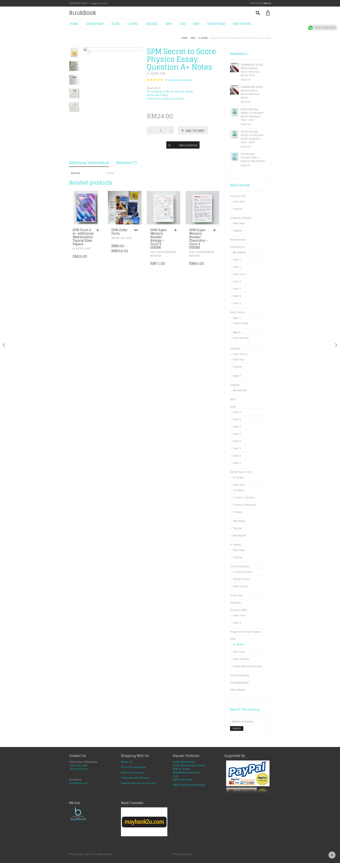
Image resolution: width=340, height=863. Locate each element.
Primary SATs (238, 610)
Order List (118, 238)
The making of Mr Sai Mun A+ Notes (170, 91)
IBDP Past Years (183, 779)
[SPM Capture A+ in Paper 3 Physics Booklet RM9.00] (336, 345)
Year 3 (237, 419)
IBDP (196, 23)
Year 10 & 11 (240, 354)
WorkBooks (240, 390)
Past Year (239, 201)
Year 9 (237, 303)
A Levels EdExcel (240, 218)
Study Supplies (239, 675)
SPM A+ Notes (181, 769)
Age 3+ (237, 332)
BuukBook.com (78, 783)
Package (235, 602)
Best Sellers (237, 239)
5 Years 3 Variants (244, 504)
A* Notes (238, 477)
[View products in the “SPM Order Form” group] (137, 230)
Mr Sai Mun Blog (157, 95)
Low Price (239, 651)
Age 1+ (237, 317)
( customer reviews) (178, 80)
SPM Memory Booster (186, 772)
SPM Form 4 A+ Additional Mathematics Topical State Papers (83, 237)
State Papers (241, 659)
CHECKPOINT (95, 23)
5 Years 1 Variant (243, 497)
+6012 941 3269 (78, 765)
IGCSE (115, 23)
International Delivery (135, 778)
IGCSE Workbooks (184, 762)
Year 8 (237, 296)
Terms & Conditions (133, 767)
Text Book (239, 521)
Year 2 (237, 267)
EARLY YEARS (216, 23)
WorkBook (239, 252)
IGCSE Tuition (241, 579)
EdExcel (235, 348)
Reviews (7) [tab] (126, 163)
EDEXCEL (152, 23)
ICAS (182, 23)
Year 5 (237, 434)
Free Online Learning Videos (165, 98)
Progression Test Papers (245, 631)
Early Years (237, 312)
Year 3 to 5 (239, 274)
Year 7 (237, 288)
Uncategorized (239, 682)
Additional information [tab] (89, 163)
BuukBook (82, 13)
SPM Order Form (119, 231)
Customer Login (78, 3)
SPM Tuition (240, 586)
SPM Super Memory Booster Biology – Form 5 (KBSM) (158, 238)
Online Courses (240, 566)
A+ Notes (203, 37)
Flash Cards (240, 323)
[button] (99, 230)
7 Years (237, 512)
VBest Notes (237, 689)
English (235, 385)
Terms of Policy (182, 854)
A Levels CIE (237, 196)
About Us (126, 762)
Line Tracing (241, 337)
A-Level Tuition (242, 572)
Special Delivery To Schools (138, 783)
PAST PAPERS (242, 23)
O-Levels (235, 544)
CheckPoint (237, 247)
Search (237, 728)
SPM (169, 23)
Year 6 (237, 281)
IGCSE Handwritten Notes (189, 765)
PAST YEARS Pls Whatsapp (189, 785)
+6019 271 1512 (78, 769)
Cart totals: (260, 3)
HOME (74, 23)
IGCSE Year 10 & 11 (241, 472)
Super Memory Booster (162, 254)
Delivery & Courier (132, 772)
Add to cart (195, 130)
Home (185, 37)
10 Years (238, 490)
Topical (237, 208)
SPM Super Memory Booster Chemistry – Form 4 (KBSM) (198, 238)
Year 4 (237, 426)
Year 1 (237, 259)
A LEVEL (132, 23)
